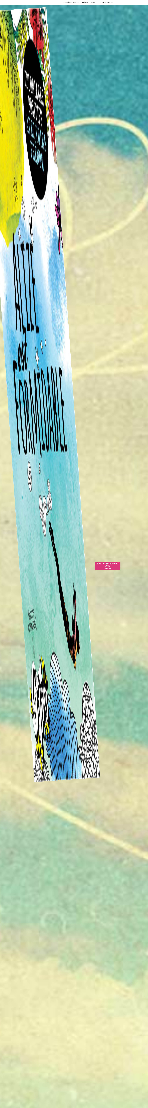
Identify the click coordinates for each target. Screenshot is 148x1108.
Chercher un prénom (71, 2)
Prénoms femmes (88, 2)
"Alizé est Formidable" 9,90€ (107, 565)
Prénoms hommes (106, 2)
